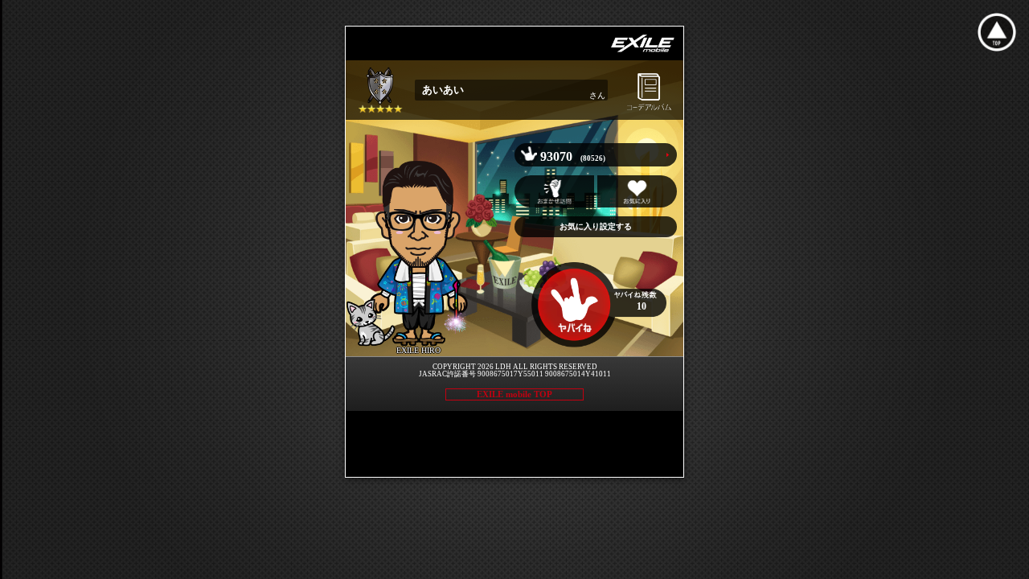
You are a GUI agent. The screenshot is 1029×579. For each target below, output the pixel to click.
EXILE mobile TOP (514, 394)
